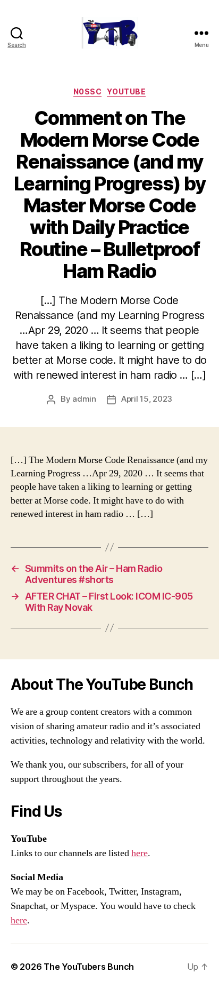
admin (84, 399)
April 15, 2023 (146, 399)
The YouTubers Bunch (89, 966)
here (139, 853)
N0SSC (87, 91)
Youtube (126, 91)
